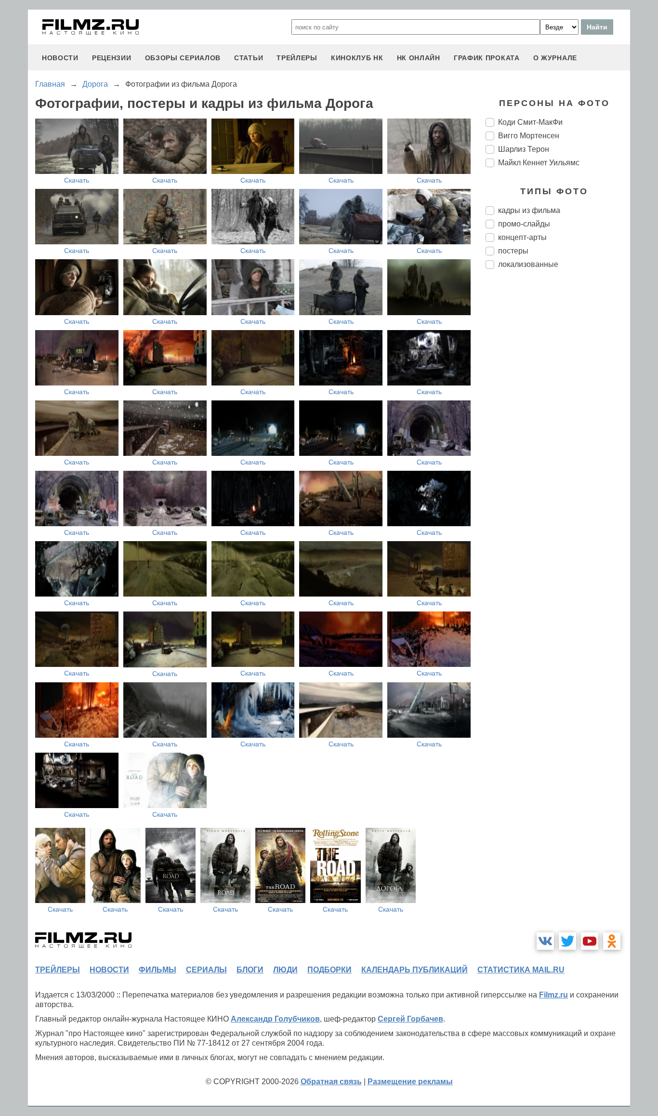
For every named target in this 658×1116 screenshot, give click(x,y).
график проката (487, 58)
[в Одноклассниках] (611, 941)
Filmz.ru (553, 995)
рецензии (112, 58)
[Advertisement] (558, 437)
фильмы (157, 970)
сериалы (206, 970)
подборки (329, 970)
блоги (250, 970)
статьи (248, 58)
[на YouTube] (589, 941)
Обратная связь (331, 1081)
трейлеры (296, 58)
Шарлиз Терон (523, 149)
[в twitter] (567, 941)
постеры (513, 251)
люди (285, 970)
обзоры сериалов (183, 58)
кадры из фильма (529, 210)
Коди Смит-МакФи (530, 122)
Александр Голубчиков (275, 1019)
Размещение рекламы (410, 1081)
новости (60, 58)
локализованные (528, 264)
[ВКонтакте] (545, 941)
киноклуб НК (357, 58)
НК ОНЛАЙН (418, 58)
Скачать (76, 180)
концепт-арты (522, 237)
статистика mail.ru (521, 970)
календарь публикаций (414, 970)
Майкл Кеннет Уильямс (538, 163)
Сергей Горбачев (410, 1019)
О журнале (555, 58)
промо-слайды (524, 224)
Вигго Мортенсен (528, 136)
